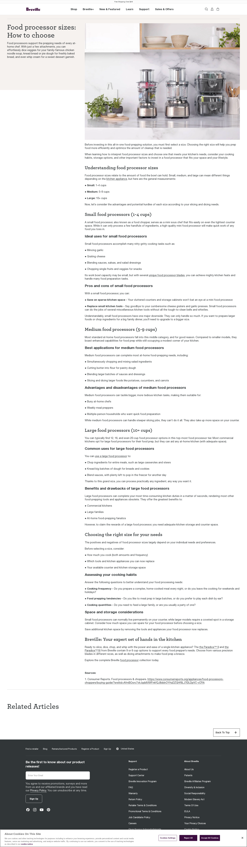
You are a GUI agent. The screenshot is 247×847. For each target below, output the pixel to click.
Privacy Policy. (38, 790)
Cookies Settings (167, 838)
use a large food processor (111, 456)
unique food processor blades (167, 275)
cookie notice (27, 844)
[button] (88, 9)
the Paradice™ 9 (209, 647)
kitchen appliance (116, 178)
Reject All (188, 838)
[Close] (242, 838)
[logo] (33, 9)
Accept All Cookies (209, 838)
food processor (129, 660)
